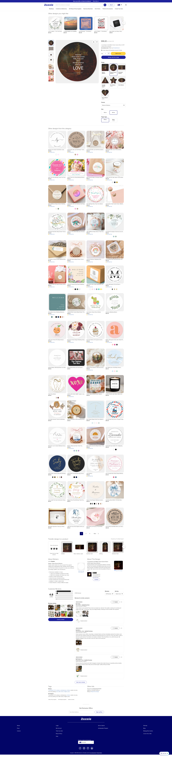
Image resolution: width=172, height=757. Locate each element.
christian (68, 690)
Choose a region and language (84, 740)
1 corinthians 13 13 (52, 690)
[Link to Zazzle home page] (49, 4)
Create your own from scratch (81, 572)
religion (65, 691)
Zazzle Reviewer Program (81, 606)
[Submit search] (105, 5)
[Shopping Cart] (125, 4)
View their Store (95, 577)
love (57, 691)
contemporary (63, 690)
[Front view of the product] (77, 61)
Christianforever (116, 47)
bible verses (61, 691)
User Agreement (93, 752)
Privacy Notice (99, 752)
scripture (58, 690)
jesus (69, 691)
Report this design (118, 570)
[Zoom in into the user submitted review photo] (51, 608)
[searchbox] (80, 4)
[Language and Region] (119, 4)
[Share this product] (93, 42)
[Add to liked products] (97, 42)
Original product (83, 620)
